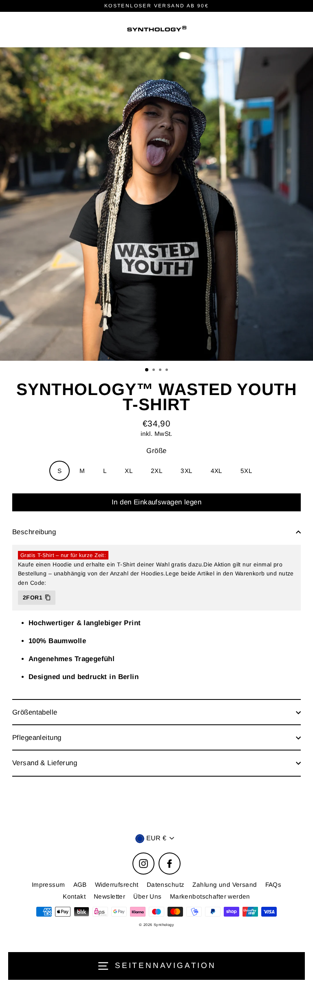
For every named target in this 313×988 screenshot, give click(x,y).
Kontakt (74, 896)
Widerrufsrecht (117, 884)
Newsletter (109, 896)
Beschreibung (34, 532)
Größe (156, 451)
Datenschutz (166, 884)
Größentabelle (34, 712)
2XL (157, 470)
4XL (217, 470)
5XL (246, 470)
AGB (80, 884)
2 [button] (154, 371)
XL (129, 470)
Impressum (48, 884)
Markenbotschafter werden (210, 896)
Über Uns (147, 896)
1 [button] (147, 370)
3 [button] (161, 371)
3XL (186, 470)
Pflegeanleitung (36, 738)
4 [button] (167, 371)
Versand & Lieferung (44, 763)
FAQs (273, 884)
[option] (156, 204)
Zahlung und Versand (224, 884)
